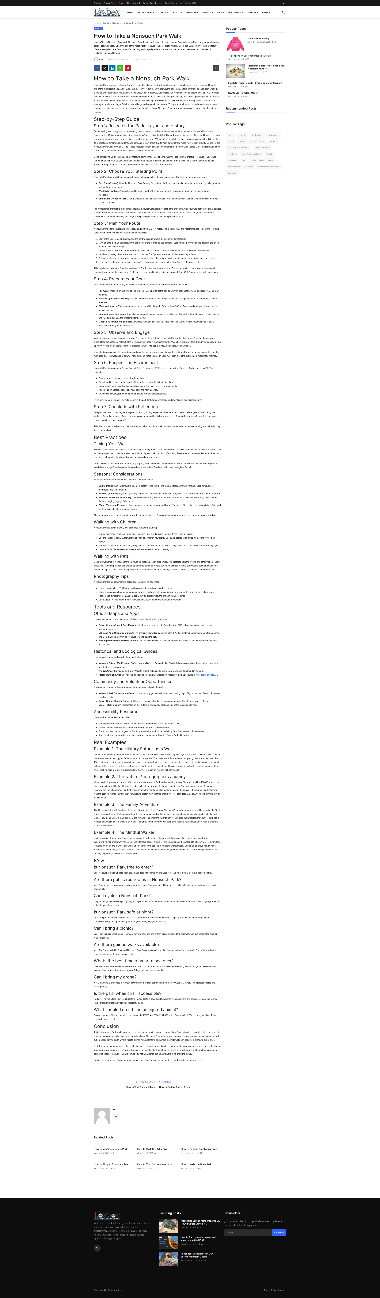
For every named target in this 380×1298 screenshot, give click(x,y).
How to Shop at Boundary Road (111, 1164)
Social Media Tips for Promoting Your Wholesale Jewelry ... (266, 67)
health (242, 141)
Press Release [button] (144, 12)
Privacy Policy (110, 3)
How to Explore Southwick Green (199, 1149)
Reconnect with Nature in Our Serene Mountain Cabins (197, 1255)
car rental (242, 135)
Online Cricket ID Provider (262, 160)
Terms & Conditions (274, 1290)
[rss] (97, 1248)
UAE (243, 160)
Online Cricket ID (257, 141)
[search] (283, 12)
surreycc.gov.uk (154, 625)
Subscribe (279, 1232)
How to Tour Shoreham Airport (154, 1164)
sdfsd (183, 1227)
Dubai (269, 154)
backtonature (186, 1260)
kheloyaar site (234, 166)
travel (230, 135)
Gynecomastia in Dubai (268, 166)
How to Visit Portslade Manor (243, 93)
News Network (133, 3)
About (121, 3)
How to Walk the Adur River (152, 1149)
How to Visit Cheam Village (140, 1087)
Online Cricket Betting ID (238, 147)
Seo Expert (232, 173)
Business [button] (191, 12)
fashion (231, 141)
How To (105, 23)
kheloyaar (232, 160)
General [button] (251, 12)
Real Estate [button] (234, 12)
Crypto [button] (176, 12)
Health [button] (162, 12)
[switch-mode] (284, 3)
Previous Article (147, 1082)
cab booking (273, 135)
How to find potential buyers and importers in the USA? (198, 1239)
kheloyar (249, 166)
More (265, 12)
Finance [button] (206, 12)
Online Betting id (262, 147)
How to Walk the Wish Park (196, 1164)
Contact (97, 3)
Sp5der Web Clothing (258, 38)
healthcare (232, 154)
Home (129, 12)
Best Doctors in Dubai (251, 154)
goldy (249, 72)
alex (115, 1109)
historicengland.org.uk (206, 674)
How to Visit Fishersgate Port (110, 1149)
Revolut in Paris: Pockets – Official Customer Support (255, 83)
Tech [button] (219, 12)
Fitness (273, 141)
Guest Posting (171, 3)
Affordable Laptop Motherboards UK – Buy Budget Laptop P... (200, 1222)
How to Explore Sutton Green (174, 1087)
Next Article (165, 1082)
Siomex (184, 1244)
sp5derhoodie (253, 42)
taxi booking (257, 135)
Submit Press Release (152, 3)
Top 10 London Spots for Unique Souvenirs (249, 55)
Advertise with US (188, 3)
